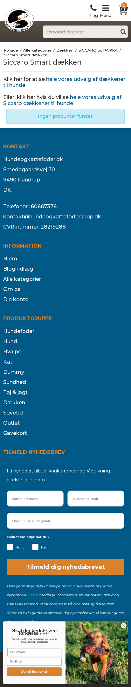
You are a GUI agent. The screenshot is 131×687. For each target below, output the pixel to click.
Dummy (13, 372)
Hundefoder (18, 331)
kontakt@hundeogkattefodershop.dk (52, 217)
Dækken (14, 403)
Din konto (16, 299)
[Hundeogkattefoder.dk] (19, 20)
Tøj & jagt (15, 392)
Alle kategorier (22, 279)
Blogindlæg (18, 269)
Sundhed (14, 382)
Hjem (10, 259)
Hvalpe (12, 352)
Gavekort (15, 433)
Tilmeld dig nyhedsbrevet (65, 566)
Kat (7, 362)
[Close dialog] (124, 625)
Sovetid (13, 413)
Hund (10, 341)
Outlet (11, 423)
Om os (12, 289)
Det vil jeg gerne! (34, 671)
